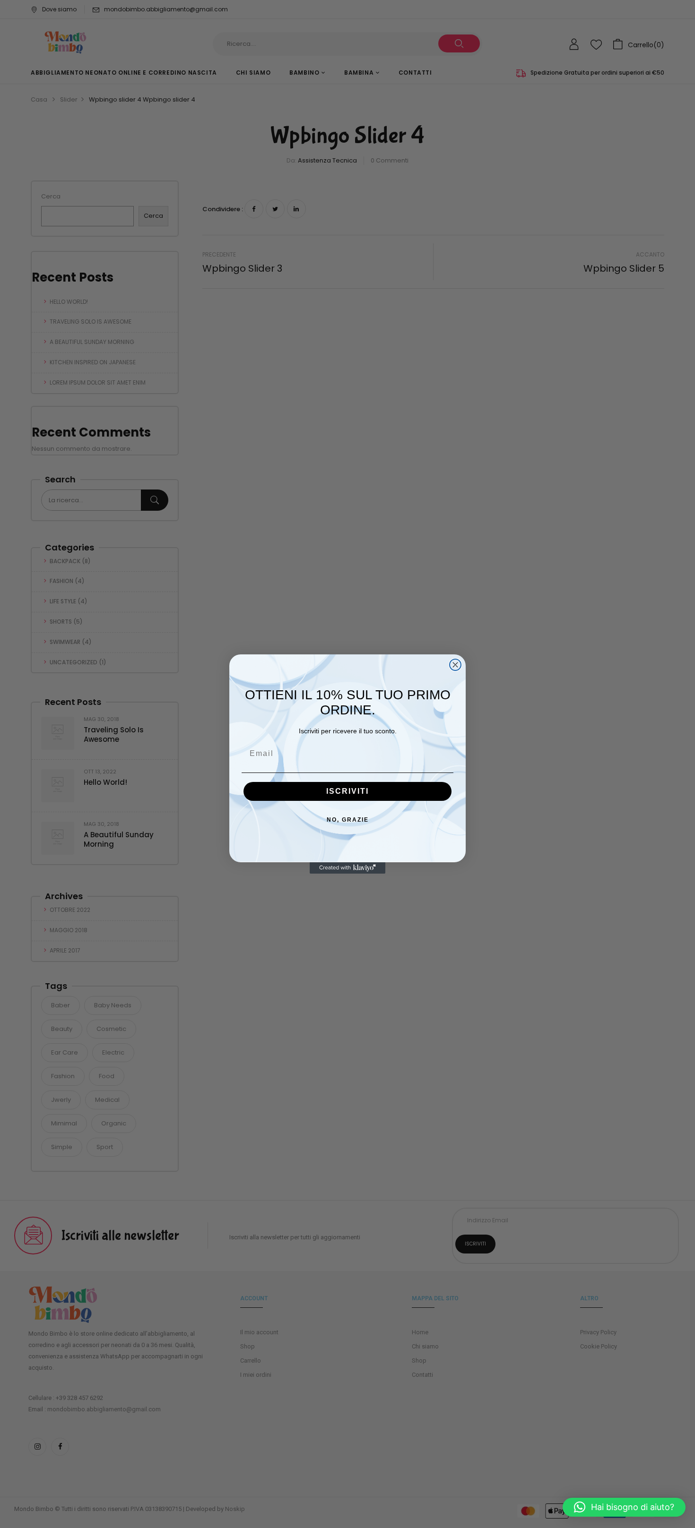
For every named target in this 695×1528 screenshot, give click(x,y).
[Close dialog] (455, 664)
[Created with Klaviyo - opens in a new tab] (347, 868)
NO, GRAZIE (348, 819)
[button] (624, 1507)
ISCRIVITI (347, 791)
